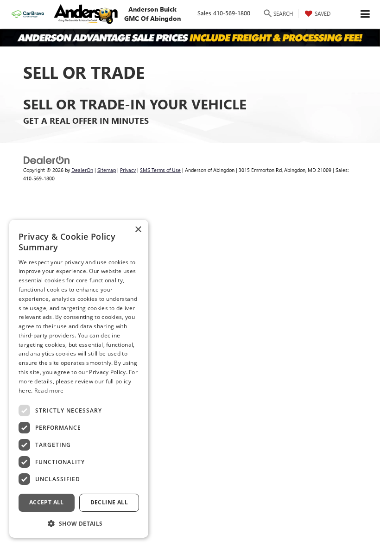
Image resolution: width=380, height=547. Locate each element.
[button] (79, 523)
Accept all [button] (46, 502)
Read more (49, 390)
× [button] (137, 229)
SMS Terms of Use (160, 169)
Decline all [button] (109, 502)
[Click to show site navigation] (365, 14)
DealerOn (82, 169)
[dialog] (78, 379)
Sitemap (106, 169)
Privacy (128, 169)
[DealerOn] (46, 159)
